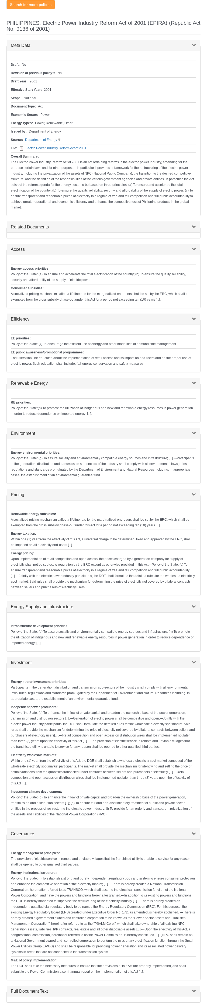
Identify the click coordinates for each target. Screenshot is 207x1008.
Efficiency (20, 319)
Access (18, 249)
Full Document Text (29, 991)
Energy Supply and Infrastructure (42, 606)
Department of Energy (42, 140)
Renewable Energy (29, 383)
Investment (21, 662)
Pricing (17, 494)
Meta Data (20, 45)
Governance (22, 834)
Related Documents (30, 227)
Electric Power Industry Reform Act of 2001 (56, 148)
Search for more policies (30, 4)
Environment (23, 433)
